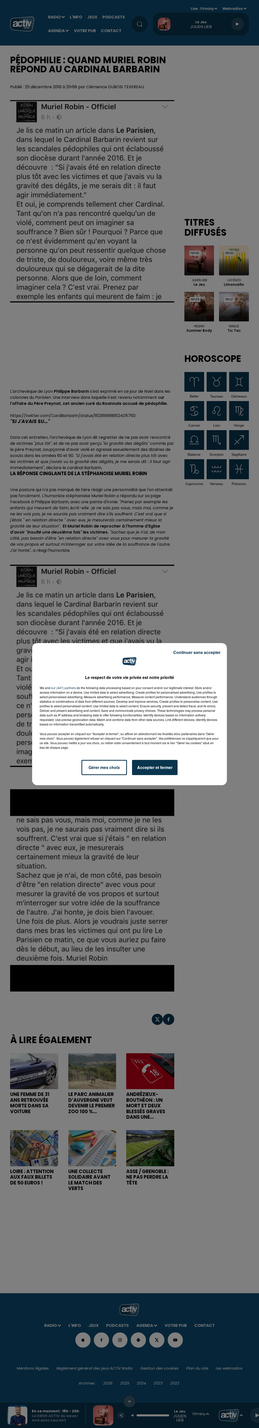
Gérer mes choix (104, 767)
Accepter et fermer (154, 767)
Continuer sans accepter (197, 652)
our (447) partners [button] (63, 688)
